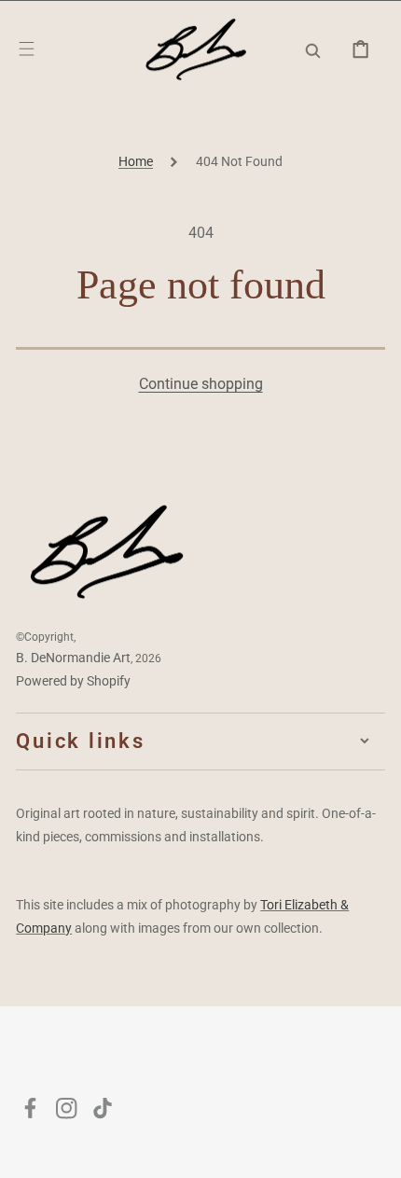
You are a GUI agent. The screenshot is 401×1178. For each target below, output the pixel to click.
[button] (26, 49)
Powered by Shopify (73, 680)
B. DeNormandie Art (73, 657)
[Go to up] (373, 1150)
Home (135, 161)
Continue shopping (201, 384)
